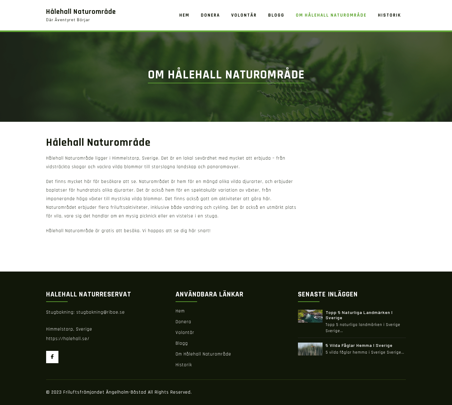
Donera (183, 322)
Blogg (182, 343)
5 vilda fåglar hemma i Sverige (359, 345)
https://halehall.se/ (67, 339)
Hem (180, 311)
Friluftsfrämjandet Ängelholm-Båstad (105, 392)
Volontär (185, 333)
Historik (184, 365)
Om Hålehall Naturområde (203, 354)
